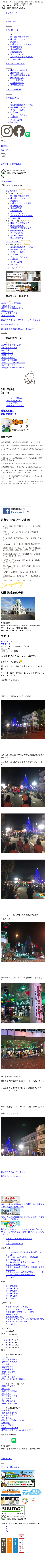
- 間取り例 (5, 1374)
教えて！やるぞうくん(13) (17, 1307)
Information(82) (11, 1314)
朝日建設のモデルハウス (11, 1176)
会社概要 (14, 117)
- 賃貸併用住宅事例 (9, 1391)
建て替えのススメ (17, 39)
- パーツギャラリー (9, 1403)
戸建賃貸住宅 (16, 52)
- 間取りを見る (7, 311)
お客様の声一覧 (17, 83)
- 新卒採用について (14, 401)
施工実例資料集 (17, 85)
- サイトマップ (7, 1418)
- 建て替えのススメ (9, 348)
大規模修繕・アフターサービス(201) (21, 1312)
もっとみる (10, 1277)
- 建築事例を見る (8, 306)
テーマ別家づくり (17, 80)
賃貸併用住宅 (16, 47)
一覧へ (8, 1241)
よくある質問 (16, 120)
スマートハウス (17, 54)
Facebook (14, 122)
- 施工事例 (5, 1389)
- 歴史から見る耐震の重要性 (13, 368)
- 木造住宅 (5, 350)
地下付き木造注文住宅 (19, 37)
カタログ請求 (16, 59)
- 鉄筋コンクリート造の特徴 (13, 363)
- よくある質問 (12, 403)
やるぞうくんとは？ (18, 115)
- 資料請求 (5, 1423)
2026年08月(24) (12, 1286)
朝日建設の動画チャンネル (21, 105)
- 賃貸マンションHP (9, 1428)
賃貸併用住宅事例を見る (20, 75)
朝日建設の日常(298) (14, 1317)
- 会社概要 (5, 1410)
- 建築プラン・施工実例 (11, 303)
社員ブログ (15, 112)
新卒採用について (17, 107)
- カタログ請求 (7, 1425)
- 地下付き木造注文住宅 (11, 345)
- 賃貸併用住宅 (7, 353)
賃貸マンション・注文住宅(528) (19, 1310)
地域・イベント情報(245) (16, 1322)
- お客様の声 (6, 1399)
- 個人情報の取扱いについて (13, 1420)
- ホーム (4, 1357)
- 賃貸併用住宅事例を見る (12, 308)
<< (4, 1331)
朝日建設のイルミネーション (13, 1172)
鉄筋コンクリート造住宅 (20, 44)
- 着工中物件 (6, 1394)
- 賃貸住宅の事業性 (9, 360)
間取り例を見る (17, 78)
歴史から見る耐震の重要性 (21, 57)
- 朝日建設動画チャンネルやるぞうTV (17, 1430)
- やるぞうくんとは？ (15, 406)
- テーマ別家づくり (9, 313)
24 (5, 1347)
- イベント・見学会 (14, 398)
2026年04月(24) (12, 1296)
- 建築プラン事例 (8, 1386)
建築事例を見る (17, 73)
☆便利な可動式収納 (14, 1244)
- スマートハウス (8, 365)
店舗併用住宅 (16, 49)
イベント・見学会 (17, 110)
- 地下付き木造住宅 (9, 1359)
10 (5, 1342)
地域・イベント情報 (9, 651)
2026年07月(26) (12, 1288)
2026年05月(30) (12, 1293)
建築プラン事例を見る (19, 70)
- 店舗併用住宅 (7, 355)
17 (5, 1345)
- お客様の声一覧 (8, 316)
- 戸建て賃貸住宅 (8, 358)
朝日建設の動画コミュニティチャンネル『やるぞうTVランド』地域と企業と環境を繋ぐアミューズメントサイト (23, 1231)
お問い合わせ (11, 268)
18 (7, 1345)
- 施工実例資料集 (8, 1401)
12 (10, 1342)
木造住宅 (14, 42)
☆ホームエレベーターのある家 (19, 1239)
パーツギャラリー (13, 242)
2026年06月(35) (12, 1291)
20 (13, 1345)
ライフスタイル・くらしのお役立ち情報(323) (25, 1319)
